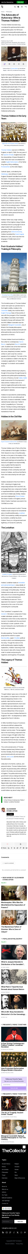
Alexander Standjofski (11, 42)
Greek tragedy (19, 234)
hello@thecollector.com (9, 1228)
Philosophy (9, 11)
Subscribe (20, 2)
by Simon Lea (4, 1017)
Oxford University (16, 232)
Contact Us (5, 1203)
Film (16, 1172)
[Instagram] (21, 1232)
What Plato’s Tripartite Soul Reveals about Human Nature (12, 988)
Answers (17, 1166)
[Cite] (23, 64)
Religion (17, 1164)
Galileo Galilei (23, 378)
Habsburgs (4, 174)
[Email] (26, 848)
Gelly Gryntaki (5, 1141)
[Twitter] (14, 848)
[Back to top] (24, 1147)
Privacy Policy (19, 1243)
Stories (11, 1072)
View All (3, 883)
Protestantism (5, 167)
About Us (4, 1186)
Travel (3, 1175)
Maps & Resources (20, 1178)
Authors (4, 1192)
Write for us (5, 1189)
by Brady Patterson (5, 992)
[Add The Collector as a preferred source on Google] (7, 1208)
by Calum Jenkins (5, 967)
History (4, 1166)
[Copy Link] (20, 848)
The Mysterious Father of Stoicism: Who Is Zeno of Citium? (11, 929)
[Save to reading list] (14, 64)
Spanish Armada (9, 155)
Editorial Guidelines (7, 1198)
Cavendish (4, 310)
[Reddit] (17, 848)
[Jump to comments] (9, 64)
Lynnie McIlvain (5, 1116)
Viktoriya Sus (5, 1049)
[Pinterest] (25, 1232)
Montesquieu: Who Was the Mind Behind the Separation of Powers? (13, 904)
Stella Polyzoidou (6, 1072)
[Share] (18, 64)
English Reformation (12, 162)
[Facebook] (11, 848)
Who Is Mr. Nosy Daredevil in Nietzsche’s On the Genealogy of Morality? (13, 1013)
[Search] (15, 7)
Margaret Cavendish (14, 325)
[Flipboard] (23, 848)
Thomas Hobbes (6, 150)
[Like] (7, 844)
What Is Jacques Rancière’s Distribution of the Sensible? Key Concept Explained (12, 963)
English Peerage (6, 313)
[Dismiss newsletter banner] (26, 2)
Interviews (4, 1178)
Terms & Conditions (9, 1243)
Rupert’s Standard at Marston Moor (9, 441)
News (16, 1175)
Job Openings (6, 1200)
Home (2, 11)
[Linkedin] (8, 848)
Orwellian (17, 638)
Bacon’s (17, 344)
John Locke (10, 756)
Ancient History (13, 1116)
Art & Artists (5, 1169)
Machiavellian (5, 638)
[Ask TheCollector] (4, 64)
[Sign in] (22, 7)
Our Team (4, 1195)
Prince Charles (19, 496)
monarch (4, 614)
